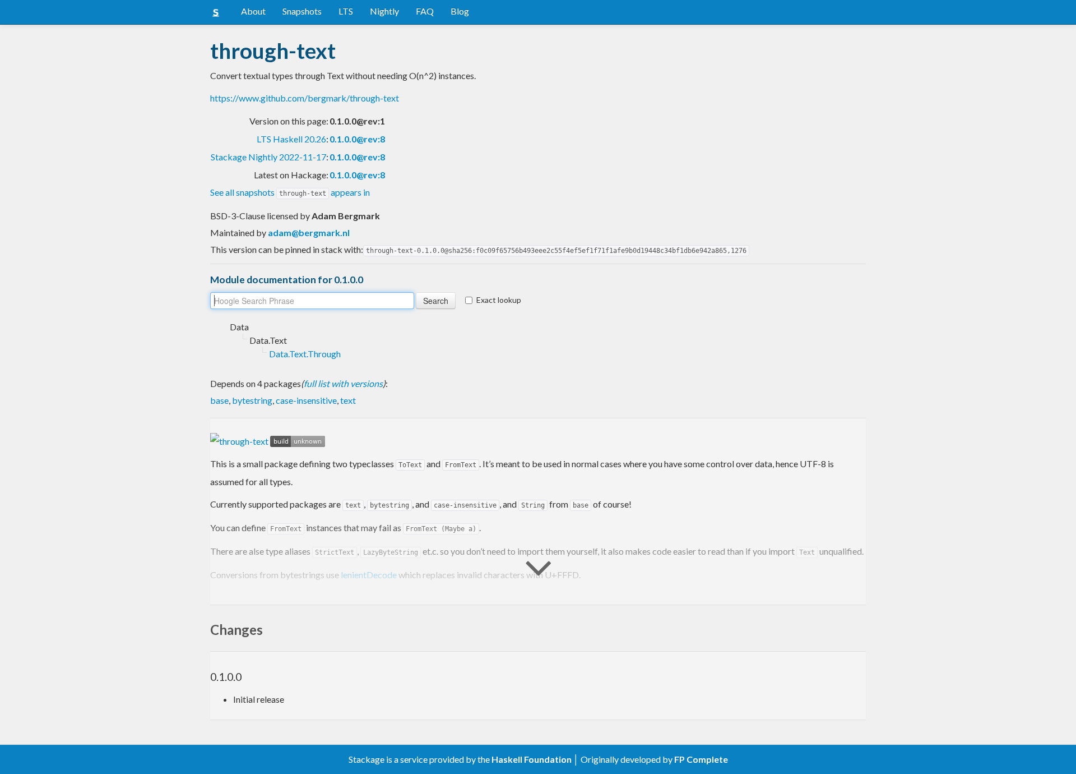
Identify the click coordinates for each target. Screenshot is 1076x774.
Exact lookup (498, 300)
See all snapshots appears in (290, 192)
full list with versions (343, 383)
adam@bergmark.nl (309, 232)
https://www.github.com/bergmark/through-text (304, 98)
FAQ (425, 11)
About (253, 11)
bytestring (252, 400)
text (348, 400)
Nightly (384, 11)
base (219, 400)
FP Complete (701, 759)
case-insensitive (306, 400)
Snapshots (302, 11)
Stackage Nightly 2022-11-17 (268, 156)
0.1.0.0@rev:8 (357, 138)
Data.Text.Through (305, 353)
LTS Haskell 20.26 (291, 138)
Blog (460, 11)
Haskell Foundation (531, 759)
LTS (345, 11)
